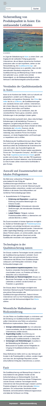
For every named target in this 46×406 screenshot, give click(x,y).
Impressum (13, 403)
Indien (5, 101)
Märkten (36, 386)
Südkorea (18, 101)
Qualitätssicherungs (26, 66)
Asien (26, 56)
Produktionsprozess (34, 224)
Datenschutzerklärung (28, 403)
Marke (36, 299)
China (36, 99)
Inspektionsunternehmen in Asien (22, 155)
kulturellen (18, 128)
